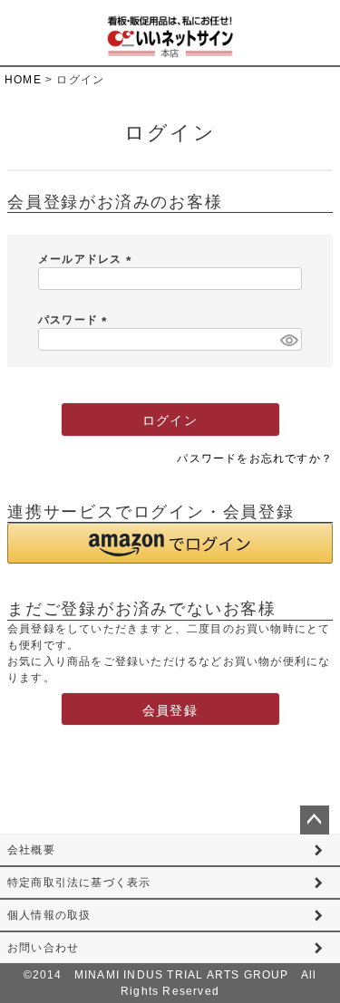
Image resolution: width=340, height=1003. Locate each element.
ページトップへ (314, 819)
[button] (170, 543)
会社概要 (31, 850)
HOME (23, 79)
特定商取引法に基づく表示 (79, 882)
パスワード (75, 319)
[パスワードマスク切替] (288, 339)
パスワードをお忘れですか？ (255, 458)
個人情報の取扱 (49, 915)
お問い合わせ (43, 947)
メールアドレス (87, 259)
